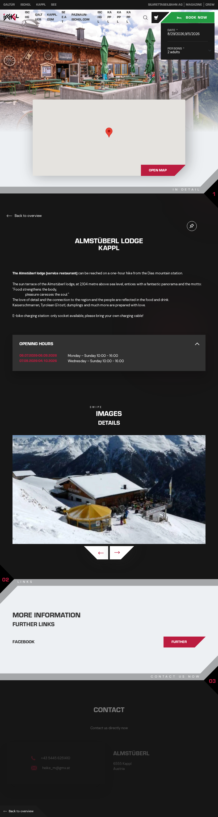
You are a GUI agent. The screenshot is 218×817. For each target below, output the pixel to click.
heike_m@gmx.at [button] (55, 767)
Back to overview (28, 215)
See (54, 4)
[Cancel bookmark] (191, 226)
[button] (145, 17)
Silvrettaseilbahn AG (165, 4)
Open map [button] (158, 170)
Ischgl (25, 4)
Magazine (194, 4)
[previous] (96, 552)
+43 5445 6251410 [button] (55, 758)
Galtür (9, 4)
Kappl (41, 4)
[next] (122, 552)
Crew (210, 4)
